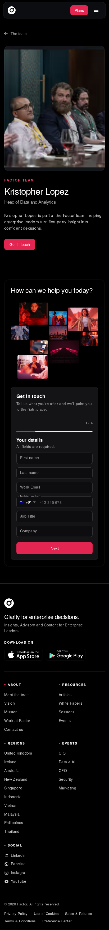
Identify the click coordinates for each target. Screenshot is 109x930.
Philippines (13, 822)
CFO (63, 770)
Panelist (18, 863)
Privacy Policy (16, 913)
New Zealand (16, 779)
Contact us (13, 729)
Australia (12, 770)
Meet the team (17, 694)
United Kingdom (18, 753)
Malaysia (12, 814)
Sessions (67, 711)
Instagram (20, 872)
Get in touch (20, 244)
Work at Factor (17, 720)
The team (19, 33)
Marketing (67, 787)
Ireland (10, 761)
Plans (79, 10)
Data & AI (67, 761)
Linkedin (18, 855)
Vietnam (11, 805)
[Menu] (96, 10)
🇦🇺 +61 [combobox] (26, 502)
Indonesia (12, 796)
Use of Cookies (46, 913)
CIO (62, 753)
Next (55, 548)
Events (65, 720)
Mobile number (30, 496)
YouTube (18, 881)
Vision (9, 703)
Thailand (12, 831)
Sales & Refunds (78, 913)
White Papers (70, 703)
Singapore (13, 787)
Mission (10, 711)
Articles (65, 694)
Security (66, 779)
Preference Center (56, 920)
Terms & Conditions (20, 920)
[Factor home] (12, 10)
